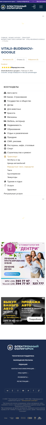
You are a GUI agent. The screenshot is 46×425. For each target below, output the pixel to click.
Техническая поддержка (23, 356)
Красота (11, 113)
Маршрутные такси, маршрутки (20, 167)
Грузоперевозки (13, 174)
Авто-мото (12, 93)
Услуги (10, 185)
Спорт (10, 148)
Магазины (12, 117)
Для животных (14, 109)
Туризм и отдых (14, 181)
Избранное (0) (33, 59)
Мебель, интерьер (16, 121)
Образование (13, 129)
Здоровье (11, 189)
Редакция (23, 364)
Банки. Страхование (17, 97)
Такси (9, 170)
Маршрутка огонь (18, 67)
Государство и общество (19, 101)
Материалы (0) (8, 59)
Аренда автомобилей (16, 163)
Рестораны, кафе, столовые (20, 145)
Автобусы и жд (13, 160)
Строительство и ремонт (19, 152)
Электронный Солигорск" (30, 400)
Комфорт (4, 64)
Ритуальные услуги (13, 193)
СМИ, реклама (14, 141)
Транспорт (12, 156)
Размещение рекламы (23, 360)
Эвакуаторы (12, 177)
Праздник (11, 137)
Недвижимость (14, 125)
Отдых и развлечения (17, 133)
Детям (10, 105)
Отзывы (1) (21, 59)
